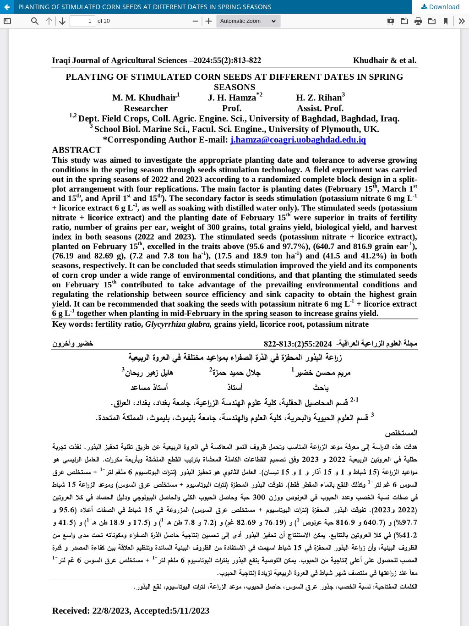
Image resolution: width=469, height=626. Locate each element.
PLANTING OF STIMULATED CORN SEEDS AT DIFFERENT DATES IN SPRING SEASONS (145, 6)
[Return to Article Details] (7, 7)
